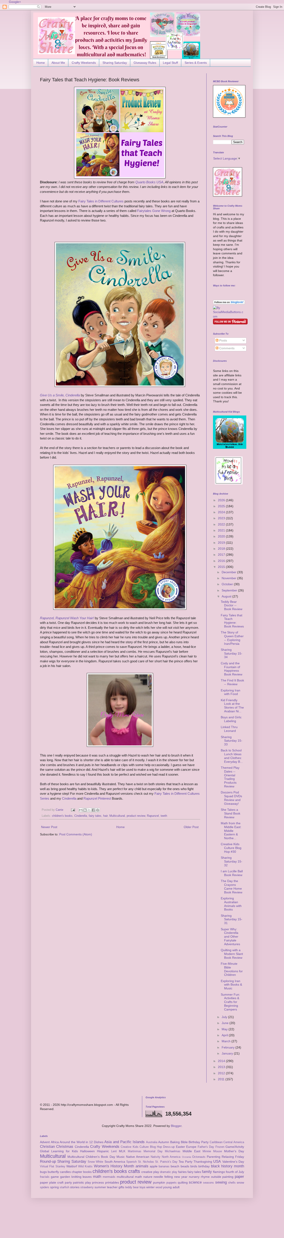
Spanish (131, 1161)
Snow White (95, 1161)
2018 (222, 548)
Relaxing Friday (233, 1156)
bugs (43, 1172)
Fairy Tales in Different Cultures (101, 201)
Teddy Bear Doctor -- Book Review (231, 605)
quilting (183, 1182)
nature (147, 1176)
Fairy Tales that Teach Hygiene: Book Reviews (232, 620)
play (88, 1182)
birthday (204, 1166)
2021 (222, 530)
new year (180, 1176)
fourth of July (235, 1172)
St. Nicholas (146, 1161)
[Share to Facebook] (93, 810)
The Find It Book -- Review (232, 682)
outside (216, 1176)
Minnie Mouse (212, 1151)
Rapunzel (153, 815)
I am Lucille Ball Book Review (232, 873)
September (230, 590)
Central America (233, 1142)
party (68, 1182)
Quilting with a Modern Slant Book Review (232, 953)
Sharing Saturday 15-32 (231, 861)
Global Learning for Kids (59, 1151)
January (228, 1053)
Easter (180, 1146)
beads (185, 1166)
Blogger (176, 1126)
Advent (45, 1142)
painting (227, 1176)
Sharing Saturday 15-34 (231, 653)
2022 (222, 524)
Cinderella (69, 798)
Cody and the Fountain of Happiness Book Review (231, 668)
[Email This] (81, 810)
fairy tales (95, 815)
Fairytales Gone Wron (153, 211)
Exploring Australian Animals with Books (231, 904)
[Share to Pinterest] (97, 810)
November (229, 578)
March (226, 1041)
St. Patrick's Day (166, 1161)
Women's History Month (114, 1166)
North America (171, 1156)
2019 (222, 542)
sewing (221, 1182)
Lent (114, 1151)
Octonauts (198, 1156)
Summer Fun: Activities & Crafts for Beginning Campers (230, 1002)
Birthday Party (199, 1142)
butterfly (53, 1172)
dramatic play (168, 1172)
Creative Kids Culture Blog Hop (141, 1146)
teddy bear (132, 1187)
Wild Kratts (85, 1166)
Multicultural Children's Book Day (91, 1156)
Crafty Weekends (84, 62)
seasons (208, 1182)
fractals (44, 1176)
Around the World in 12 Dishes (81, 1142)
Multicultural (117, 815)
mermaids (109, 1176)
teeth (164, 815)
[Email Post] (73, 809)
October (228, 584)
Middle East (191, 1151)
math (97, 1176)
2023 (222, 518)
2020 (222, 536)
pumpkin (159, 1182)
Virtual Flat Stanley (52, 1166)
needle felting (163, 1176)
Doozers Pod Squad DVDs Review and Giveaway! (231, 798)
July (225, 1017)
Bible (184, 1142)
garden (65, 1176)
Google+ (15, 2)
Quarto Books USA (149, 182)
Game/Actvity (234, 1146)
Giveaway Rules (145, 62)
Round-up (48, 1161)
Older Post (191, 827)
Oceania (186, 1157)
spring (54, 1187)
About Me (58, 62)
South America (115, 1161)
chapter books (82, 1172)
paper (239, 1176)
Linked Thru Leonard (229, 729)
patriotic (78, 1182)
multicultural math (129, 1176)
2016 (222, 561)
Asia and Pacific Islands (124, 1142)
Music (120, 1156)
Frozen (219, 1146)
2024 (222, 512)
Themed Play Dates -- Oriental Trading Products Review (230, 777)
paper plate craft (51, 1182)
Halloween (87, 1151)
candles (65, 1172)
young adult (171, 1187)
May (225, 1029)
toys (142, 1187)
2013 (222, 1067)
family (207, 1172)
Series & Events (196, 62)
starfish (64, 1187)
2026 (222, 500)
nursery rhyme (199, 1176)
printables (112, 1182)
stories (74, 1187)
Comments (226, 348)
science (195, 1182)
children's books (62, 815)
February (228, 1047)
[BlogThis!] (85, 810)
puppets (171, 1182)
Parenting (213, 1156)
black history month (227, 1166)
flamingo (219, 1172)
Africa (55, 1142)
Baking (175, 1142)
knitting (76, 1176)
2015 (222, 567)
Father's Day (206, 1146)
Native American (137, 1156)
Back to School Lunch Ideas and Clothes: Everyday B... (232, 756)
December (229, 572)
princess (98, 1182)
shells (232, 1182)
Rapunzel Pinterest (97, 798)
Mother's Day (234, 1151)
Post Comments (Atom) (75, 834)
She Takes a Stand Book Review (230, 813)
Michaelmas (172, 1151)
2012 (222, 1073)
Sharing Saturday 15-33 (231, 740)
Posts (222, 340)
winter (150, 1187)
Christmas (64, 1146)
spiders (44, 1187)
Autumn (163, 1142)
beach (175, 1166)
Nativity (155, 1156)
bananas (164, 1166)
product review (136, 815)
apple (154, 1166)
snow (240, 1182)
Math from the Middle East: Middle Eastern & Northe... (231, 830)
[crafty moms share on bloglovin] (229, 303)
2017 (222, 554)
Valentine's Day (233, 1161)
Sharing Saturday (115, 62)
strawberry (87, 1187)
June (225, 1023)
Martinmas (134, 1151)
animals (142, 1166)
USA (217, 1161)
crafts (134, 1171)
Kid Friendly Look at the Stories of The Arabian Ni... (232, 705)
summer (100, 1187)
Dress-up (169, 1146)
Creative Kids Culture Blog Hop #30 (231, 847)
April (225, 1035)
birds (193, 1166)
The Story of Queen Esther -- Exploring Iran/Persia (232, 638)
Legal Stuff (170, 62)
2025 (222, 506)
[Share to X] (89, 810)
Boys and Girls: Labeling (231, 719)
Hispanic (103, 1151)
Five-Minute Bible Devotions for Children (232, 969)
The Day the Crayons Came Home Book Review (231, 886)
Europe (191, 1146)
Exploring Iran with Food (230, 692)
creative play (150, 1172)
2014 (222, 1061)
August (227, 596)
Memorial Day (153, 1151)
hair (105, 815)
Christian (47, 1146)
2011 (221, 1079)
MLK (122, 1151)
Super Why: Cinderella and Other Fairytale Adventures (230, 936)
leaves (87, 1176)
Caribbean (216, 1142)
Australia (151, 1142)
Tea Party (185, 1161)
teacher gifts (115, 1187)
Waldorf (71, 1166)
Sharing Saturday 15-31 (231, 919)
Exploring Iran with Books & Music (231, 984)
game (55, 1176)
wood (159, 1187)
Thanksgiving (202, 1161)
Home (40, 62)
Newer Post (49, 827)
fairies (182, 1172)
